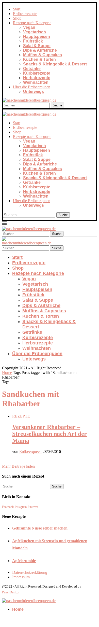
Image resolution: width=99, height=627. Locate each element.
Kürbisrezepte (36, 73)
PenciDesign (10, 592)
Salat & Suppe (37, 46)
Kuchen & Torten (39, 59)
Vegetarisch (34, 32)
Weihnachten (35, 82)
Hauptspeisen (36, 36)
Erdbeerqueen (30, 451)
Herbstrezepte (36, 78)
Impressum (21, 577)
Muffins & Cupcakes (42, 55)
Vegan (29, 27)
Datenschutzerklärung (29, 572)
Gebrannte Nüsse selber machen (40, 528)
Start (16, 9)
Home (7, 372)
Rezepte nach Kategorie (32, 23)
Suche (57, 105)
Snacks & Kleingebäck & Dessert (55, 64)
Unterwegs (33, 91)
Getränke (32, 68)
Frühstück (33, 41)
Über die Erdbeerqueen (31, 87)
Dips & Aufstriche (40, 50)
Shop (17, 18)
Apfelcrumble (24, 561)
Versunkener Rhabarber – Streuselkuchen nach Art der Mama (49, 434)
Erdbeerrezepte (25, 13)
